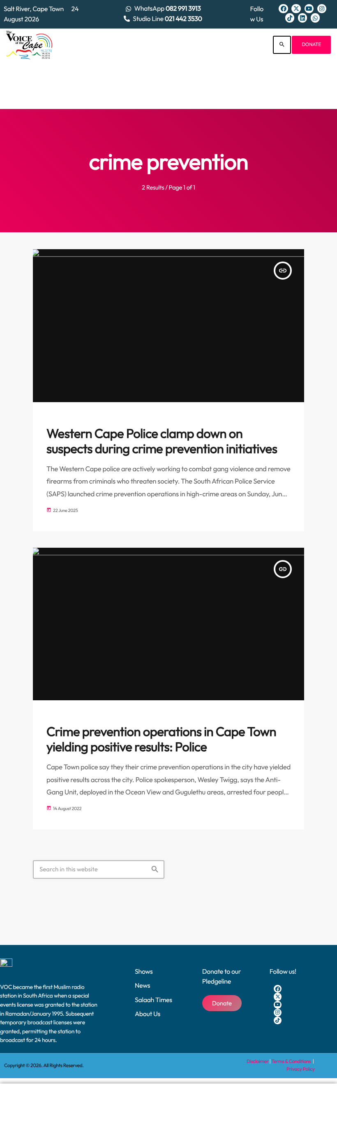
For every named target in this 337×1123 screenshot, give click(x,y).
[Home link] (29, 44)
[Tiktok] (289, 17)
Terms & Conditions (292, 1061)
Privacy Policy (300, 1069)
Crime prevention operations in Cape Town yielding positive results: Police (161, 739)
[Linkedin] (302, 17)
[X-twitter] (295, 8)
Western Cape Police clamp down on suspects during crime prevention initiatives (161, 441)
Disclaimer (257, 1061)
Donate (311, 45)
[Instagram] (321, 8)
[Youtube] (309, 8)
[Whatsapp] (315, 17)
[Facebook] (283, 8)
